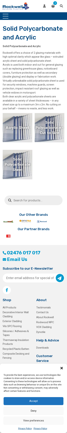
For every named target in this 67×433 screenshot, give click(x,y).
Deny (33, 410)
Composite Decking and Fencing (16, 355)
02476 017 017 (23, 253)
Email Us (17, 259)
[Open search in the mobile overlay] (33, 200)
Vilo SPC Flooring (12, 326)
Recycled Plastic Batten (16, 349)
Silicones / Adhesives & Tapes (16, 333)
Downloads (42, 347)
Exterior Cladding (12, 321)
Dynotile (40, 332)
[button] (61, 368)
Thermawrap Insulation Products (16, 342)
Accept (33, 401)
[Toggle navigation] (5, 16)
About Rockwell (45, 317)
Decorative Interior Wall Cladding (16, 314)
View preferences (33, 420)
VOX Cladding (44, 327)
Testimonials (43, 307)
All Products (9, 307)
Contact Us (42, 312)
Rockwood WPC (45, 322)
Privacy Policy (25, 428)
